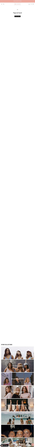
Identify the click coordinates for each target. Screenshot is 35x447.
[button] (2, 4)
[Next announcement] (34, 1)
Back (18, 181)
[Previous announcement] (1, 1)
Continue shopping (17, 16)
